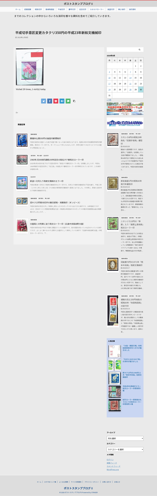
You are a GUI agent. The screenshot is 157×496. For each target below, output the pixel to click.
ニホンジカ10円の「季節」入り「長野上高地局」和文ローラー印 (132, 224)
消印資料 (132, 9)
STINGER (94, 492)
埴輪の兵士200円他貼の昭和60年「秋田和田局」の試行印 (132, 302)
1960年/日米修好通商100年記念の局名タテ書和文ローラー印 (57, 159)
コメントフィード (113, 466)
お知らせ (117, 482)
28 (130, 89)
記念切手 (82, 9)
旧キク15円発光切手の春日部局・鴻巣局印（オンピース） (55, 202)
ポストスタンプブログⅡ (78, 4)
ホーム (17, 9)
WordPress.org (113, 469)
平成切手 (61, 9)
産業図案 (27, 9)
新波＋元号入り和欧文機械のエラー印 (46, 181)
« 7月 (109, 99)
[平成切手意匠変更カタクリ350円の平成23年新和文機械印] (61, 101)
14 (130, 77)
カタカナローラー (97, 9)
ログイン (110, 459)
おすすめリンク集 (50, 482)
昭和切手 (38, 9)
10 (109, 77)
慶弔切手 (72, 9)
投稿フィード (112, 463)
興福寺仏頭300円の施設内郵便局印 (45, 138)
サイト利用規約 (76, 482)
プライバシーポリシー (92, 482)
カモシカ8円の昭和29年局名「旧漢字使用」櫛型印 (131, 140)
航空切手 (111, 9)
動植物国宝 (50, 9)
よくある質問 (63, 482)
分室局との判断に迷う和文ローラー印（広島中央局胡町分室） (57, 223)
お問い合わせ (106, 482)
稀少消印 (121, 9)
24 (109, 89)
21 (130, 83)
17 (109, 83)
